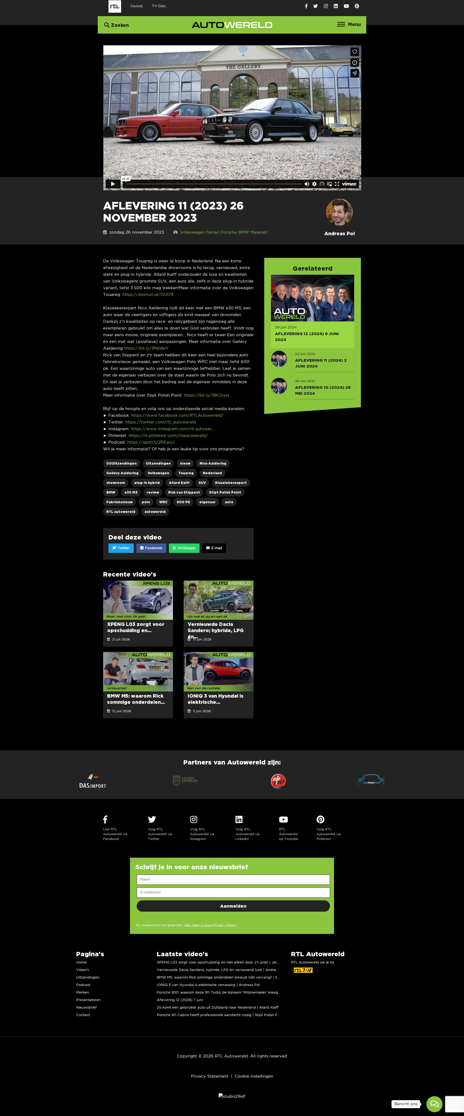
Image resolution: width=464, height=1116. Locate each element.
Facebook (153, 548)
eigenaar (207, 502)
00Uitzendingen (121, 463)
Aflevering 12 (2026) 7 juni (180, 1000)
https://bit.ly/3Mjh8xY (146, 348)
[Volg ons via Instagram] (326, 6)
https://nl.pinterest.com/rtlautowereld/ (168, 435)
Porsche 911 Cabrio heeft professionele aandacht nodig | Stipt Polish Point (220, 1015)
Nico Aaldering (213, 463)
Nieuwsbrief (86, 1007)
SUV (202, 482)
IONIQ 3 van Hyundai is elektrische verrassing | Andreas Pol (208, 985)
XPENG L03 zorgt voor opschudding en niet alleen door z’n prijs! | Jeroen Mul (223, 962)
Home (81, 962)
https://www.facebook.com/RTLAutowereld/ (177, 415)
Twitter (123, 548)
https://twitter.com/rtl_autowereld (160, 422)
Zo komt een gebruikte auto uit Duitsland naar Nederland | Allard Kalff (217, 1007)
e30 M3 (130, 492)
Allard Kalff (179, 482)
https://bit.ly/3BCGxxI (206, 395)
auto (229, 502)
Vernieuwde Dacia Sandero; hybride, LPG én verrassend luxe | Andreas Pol (221, 970)
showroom (115, 482)
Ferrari (212, 232)
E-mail (216, 548)
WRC (163, 502)
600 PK (183, 502)
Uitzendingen (158, 463)
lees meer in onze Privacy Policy (210, 925)
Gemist (136, 6)
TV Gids (159, 6)
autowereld (155, 511)
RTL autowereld (120, 511)
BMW (243, 232)
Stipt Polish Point (225, 492)
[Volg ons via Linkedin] (336, 6)
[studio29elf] (232, 1096)
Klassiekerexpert (231, 482)
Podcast (83, 985)
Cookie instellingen (254, 1076)
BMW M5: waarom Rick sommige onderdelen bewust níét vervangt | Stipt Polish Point (230, 977)
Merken (82, 992)
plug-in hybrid (147, 482)
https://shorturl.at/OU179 (147, 294)
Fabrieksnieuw (119, 502)
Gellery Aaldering (122, 473)
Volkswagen (192, 232)
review (153, 492)
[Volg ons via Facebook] (306, 6)
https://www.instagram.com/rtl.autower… (173, 429)
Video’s (82, 970)
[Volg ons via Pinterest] (357, 6)
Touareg (186, 473)
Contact (83, 1015)
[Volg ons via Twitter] (315, 6)
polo (146, 502)
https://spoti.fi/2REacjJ (151, 442)
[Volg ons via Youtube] (346, 6)
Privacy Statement (209, 1076)
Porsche (229, 232)
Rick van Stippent (184, 492)
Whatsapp (185, 548)
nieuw (185, 463)
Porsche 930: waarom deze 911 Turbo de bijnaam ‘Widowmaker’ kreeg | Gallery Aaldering (234, 992)
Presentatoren (88, 1000)
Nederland (212, 473)
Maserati (259, 232)
